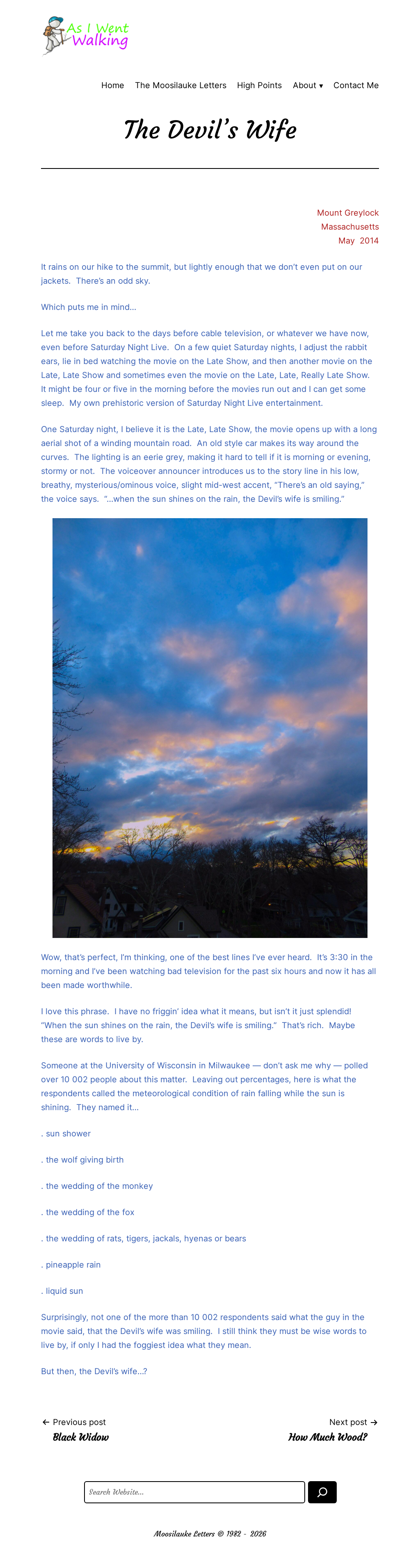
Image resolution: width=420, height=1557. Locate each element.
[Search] (322, 1492)
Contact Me (356, 85)
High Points (259, 85)
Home (112, 85)
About (304, 85)
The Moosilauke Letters (180, 85)
